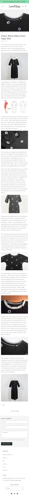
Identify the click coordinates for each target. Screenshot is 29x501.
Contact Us (5, 470)
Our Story (5, 464)
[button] (2, 6)
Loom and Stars (16, 500)
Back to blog (15, 411)
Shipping (5, 457)
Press (4, 467)
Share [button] (4, 405)
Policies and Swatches (7, 454)
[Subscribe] (22, 488)
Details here (18, 480)
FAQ (4, 460)
